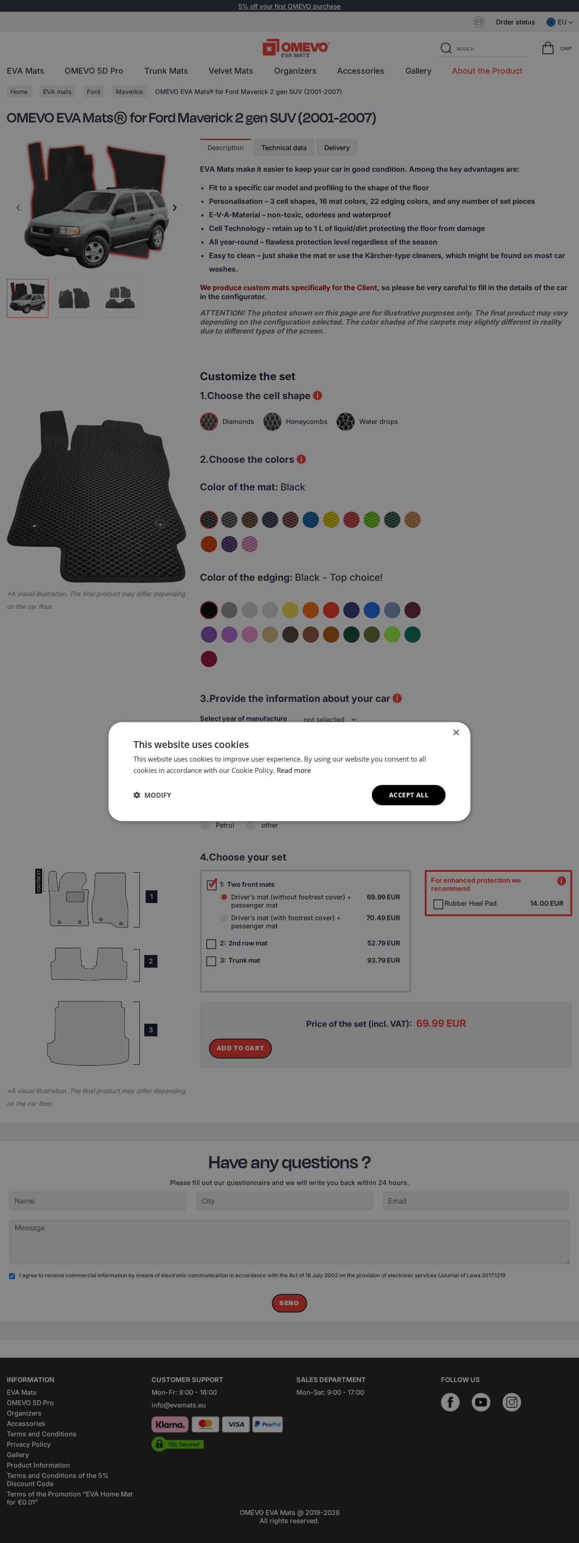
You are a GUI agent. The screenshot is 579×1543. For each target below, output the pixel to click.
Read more (294, 770)
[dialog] (289, 771)
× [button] (455, 732)
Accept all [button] (408, 794)
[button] (152, 795)
